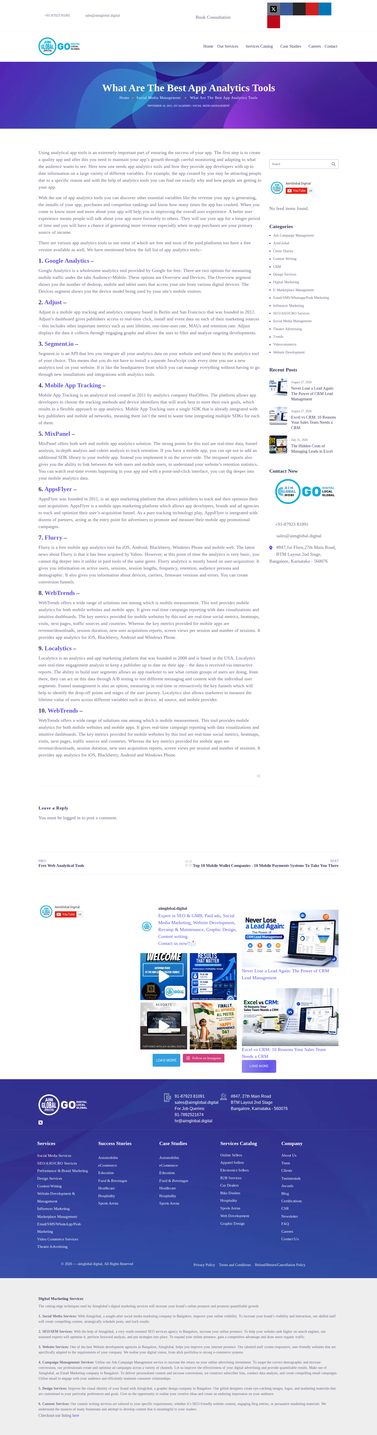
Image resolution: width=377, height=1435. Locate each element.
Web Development (234, 1216)
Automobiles (108, 1158)
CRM (277, 267)
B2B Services (231, 1178)
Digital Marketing (286, 282)
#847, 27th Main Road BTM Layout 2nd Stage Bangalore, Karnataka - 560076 (259, 1102)
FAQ (285, 1223)
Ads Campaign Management (293, 235)
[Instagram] (299, 9)
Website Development (289, 352)
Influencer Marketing (288, 306)
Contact (331, 46)
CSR (285, 1208)
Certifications (291, 1201)
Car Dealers (229, 1185)
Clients (286, 1170)
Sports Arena (108, 1203)
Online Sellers (231, 1155)
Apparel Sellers (232, 1162)
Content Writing (284, 259)
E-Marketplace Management (293, 290)
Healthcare (106, 1188)
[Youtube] (312, 9)
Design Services (284, 274)
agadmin (184, 105)
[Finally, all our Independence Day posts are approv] (213, 1026)
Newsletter (289, 1216)
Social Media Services (54, 1155)
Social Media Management (158, 98)
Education (106, 1173)
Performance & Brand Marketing (62, 1171)
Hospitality (106, 1196)
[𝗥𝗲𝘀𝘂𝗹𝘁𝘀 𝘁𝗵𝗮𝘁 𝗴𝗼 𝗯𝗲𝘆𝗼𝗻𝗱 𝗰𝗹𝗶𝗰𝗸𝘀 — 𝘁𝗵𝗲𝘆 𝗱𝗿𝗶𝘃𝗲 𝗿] (213, 976)
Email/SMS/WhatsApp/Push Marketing (59, 1228)
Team (285, 1163)
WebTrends (60, 593)
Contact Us (290, 1239)
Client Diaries (283, 251)
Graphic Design (232, 1223)
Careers (315, 46)
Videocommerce (284, 344)
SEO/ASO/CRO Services (291, 313)
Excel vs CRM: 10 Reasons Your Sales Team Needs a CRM (313, 422)
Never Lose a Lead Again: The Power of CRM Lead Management (312, 393)
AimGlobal (281, 243)
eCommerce (107, 1165)
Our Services (227, 46)
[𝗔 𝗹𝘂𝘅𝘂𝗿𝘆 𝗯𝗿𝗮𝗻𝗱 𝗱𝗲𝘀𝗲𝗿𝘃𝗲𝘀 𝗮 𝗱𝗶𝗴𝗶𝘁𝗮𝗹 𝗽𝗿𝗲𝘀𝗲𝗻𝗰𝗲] (163, 976)
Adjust (53, 302)
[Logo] (59, 46)
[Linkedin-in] (325, 9)
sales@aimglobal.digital (102, 15)
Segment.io (59, 343)
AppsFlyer (58, 489)
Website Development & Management (56, 1197)
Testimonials (291, 1178)
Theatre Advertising (287, 329)
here (75, 1415)
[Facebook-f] (286, 9)
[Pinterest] (273, 21)
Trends (278, 337)
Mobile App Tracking (73, 385)
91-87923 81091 (190, 1096)
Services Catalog (259, 46)
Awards (287, 1186)
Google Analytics (67, 260)
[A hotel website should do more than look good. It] (163, 1026)
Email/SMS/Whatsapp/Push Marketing (301, 298)
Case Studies (290, 46)
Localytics (58, 648)
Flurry (53, 537)
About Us (288, 1155)
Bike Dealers (230, 1193)
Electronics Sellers (234, 1170)
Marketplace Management (57, 1216)
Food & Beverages (112, 1180)
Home (208, 46)
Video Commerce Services (57, 1239)
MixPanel (57, 433)
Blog (285, 1193)
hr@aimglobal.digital (193, 1121)
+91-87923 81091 (57, 15)
